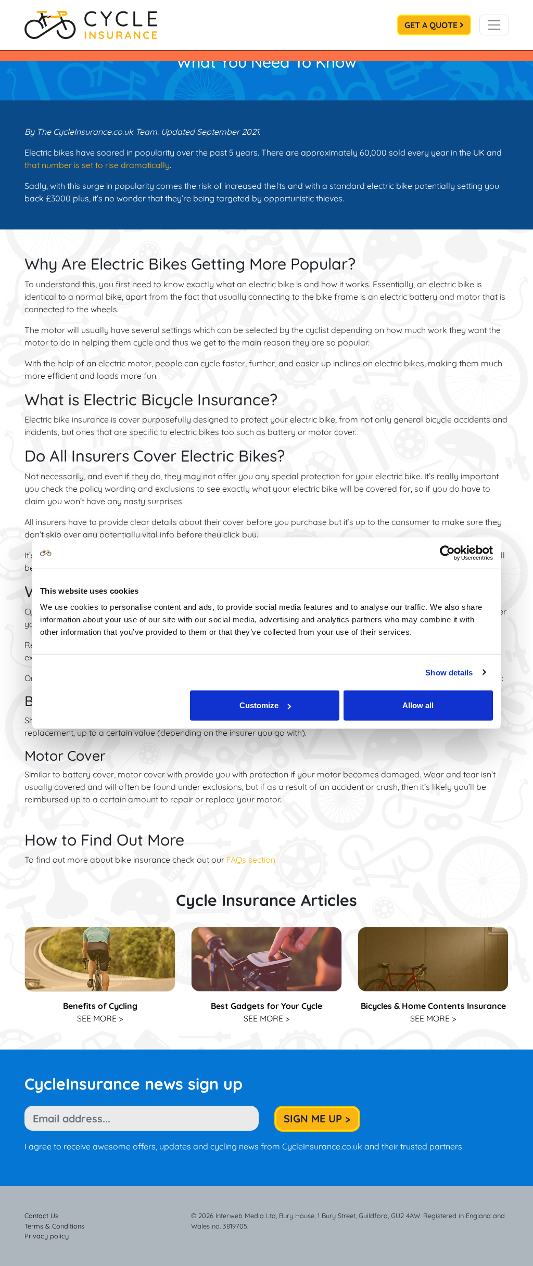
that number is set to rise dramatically (97, 165)
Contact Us (41, 1215)
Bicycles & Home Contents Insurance (433, 1006)
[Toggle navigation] (494, 25)
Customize (258, 705)
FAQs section (250, 859)
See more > (100, 1018)
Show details (449, 672)
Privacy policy (46, 1236)
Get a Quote (432, 25)
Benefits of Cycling (100, 1006)
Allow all (418, 705)
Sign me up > (317, 1118)
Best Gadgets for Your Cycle (266, 1006)
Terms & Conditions (54, 1226)
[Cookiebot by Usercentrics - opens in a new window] (447, 552)
